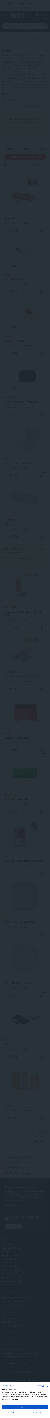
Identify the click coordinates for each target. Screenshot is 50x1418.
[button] (6, 1385)
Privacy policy (42, 1386)
